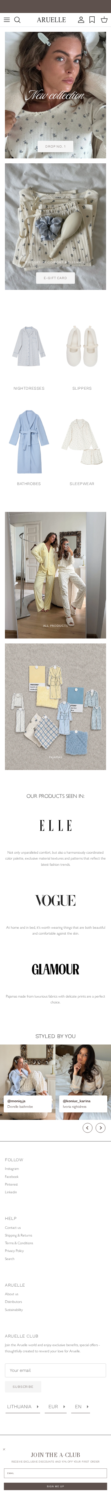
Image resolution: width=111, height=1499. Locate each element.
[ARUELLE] (51, 20)
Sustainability (14, 1310)
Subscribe (23, 1387)
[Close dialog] (4, 1449)
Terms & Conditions (19, 1243)
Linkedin (11, 1192)
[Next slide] (100, 1128)
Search (9, 1259)
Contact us (13, 1227)
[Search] (20, 20)
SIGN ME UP (55, 1486)
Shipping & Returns (18, 1235)
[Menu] (7, 20)
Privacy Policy (14, 1251)
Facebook (11, 1176)
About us (11, 1294)
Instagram (12, 1168)
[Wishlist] (93, 20)
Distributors (13, 1302)
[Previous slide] (87, 1128)
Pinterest (11, 1184)
